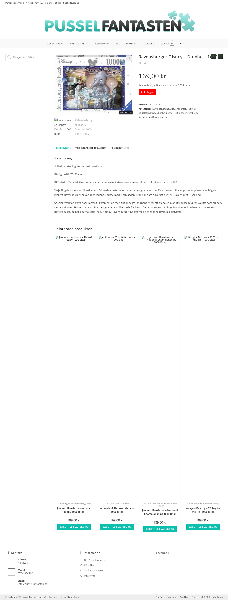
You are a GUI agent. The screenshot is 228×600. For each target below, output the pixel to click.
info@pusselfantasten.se (32, 584)
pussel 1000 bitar (175, 112)
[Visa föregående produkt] (213, 56)
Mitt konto (89, 575)
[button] (129, 58)
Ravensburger (178, 108)
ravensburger (192, 112)
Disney (166, 108)
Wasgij (216, 503)
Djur (118, 503)
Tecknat (191, 108)
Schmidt (125, 503)
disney (152, 112)
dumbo (161, 112)
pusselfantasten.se (32, 597)
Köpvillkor (89, 565)
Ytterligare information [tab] (91, 147)
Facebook (162, 553)
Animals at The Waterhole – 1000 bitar (117, 509)
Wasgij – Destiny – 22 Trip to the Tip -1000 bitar (203, 509)
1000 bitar (157, 108)
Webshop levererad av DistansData (61, 597)
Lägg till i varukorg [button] (74, 526)
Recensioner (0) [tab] (120, 147)
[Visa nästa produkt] (220, 56)
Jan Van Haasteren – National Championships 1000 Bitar (160, 511)
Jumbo (89, 503)
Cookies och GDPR (93, 570)
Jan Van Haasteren (76, 503)
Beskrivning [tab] (63, 147)
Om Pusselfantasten (94, 560)
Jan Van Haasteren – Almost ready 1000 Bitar (74, 509)
